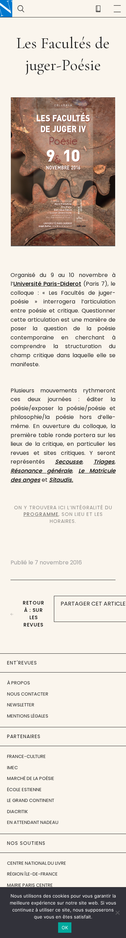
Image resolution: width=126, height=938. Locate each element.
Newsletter (20, 704)
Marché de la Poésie (30, 778)
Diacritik (17, 811)
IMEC (12, 767)
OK (65, 927)
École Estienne (24, 789)
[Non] (117, 912)
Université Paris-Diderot (47, 284)
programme (40, 514)
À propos (18, 683)
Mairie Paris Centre (30, 885)
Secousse (68, 462)
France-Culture (26, 756)
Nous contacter (27, 694)
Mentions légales (27, 716)
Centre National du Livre (36, 863)
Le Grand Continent (30, 800)
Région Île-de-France (32, 874)
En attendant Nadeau (32, 822)
